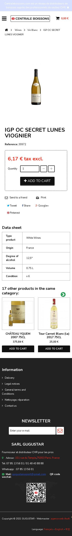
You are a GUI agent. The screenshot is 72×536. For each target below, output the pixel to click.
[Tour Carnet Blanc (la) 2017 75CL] (54, 313)
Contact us (11, 406)
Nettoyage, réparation (17, 400)
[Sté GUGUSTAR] (30, 18)
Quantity (12, 168)
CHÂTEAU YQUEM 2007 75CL (18, 335)
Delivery (9, 378)
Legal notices (12, 384)
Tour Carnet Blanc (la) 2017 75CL (54, 335)
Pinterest (14, 213)
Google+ (43, 205)
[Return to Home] (6, 30)
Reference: (11, 144)
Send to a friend (18, 197)
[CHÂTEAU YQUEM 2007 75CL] (18, 313)
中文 (67, 529)
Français (48, 529)
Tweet (13, 205)
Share (26, 205)
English (59, 529)
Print (43, 197)
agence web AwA (60, 518)
